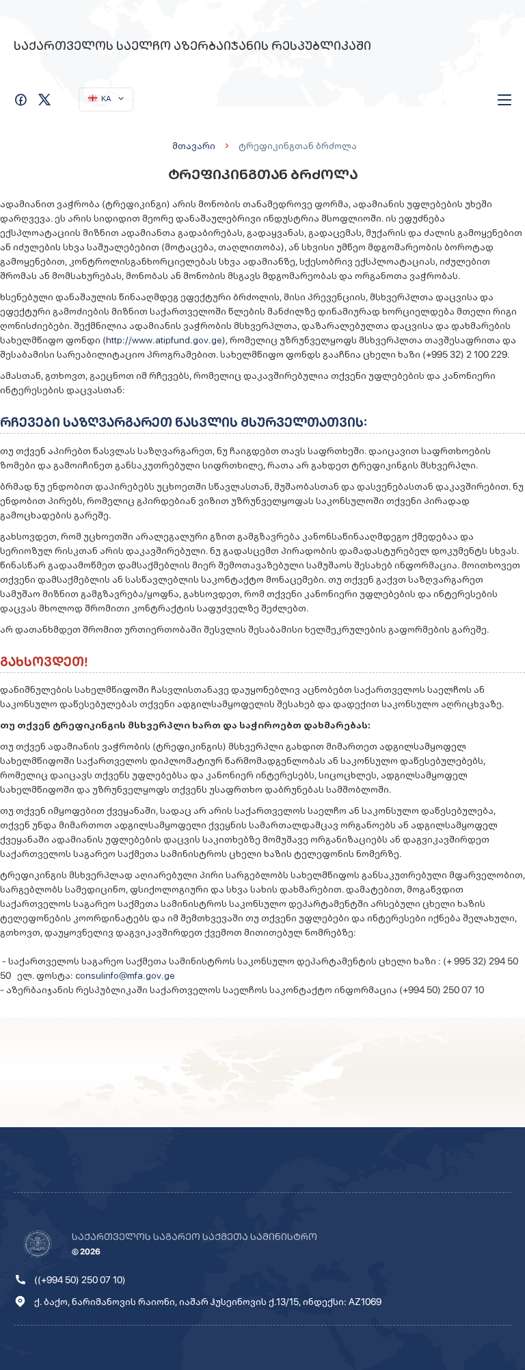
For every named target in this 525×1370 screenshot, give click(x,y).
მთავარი (193, 145)
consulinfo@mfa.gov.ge (125, 975)
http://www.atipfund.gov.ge (164, 339)
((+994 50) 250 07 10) (80, 1279)
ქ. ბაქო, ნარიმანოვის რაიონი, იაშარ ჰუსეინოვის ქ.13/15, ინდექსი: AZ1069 (207, 1301)
